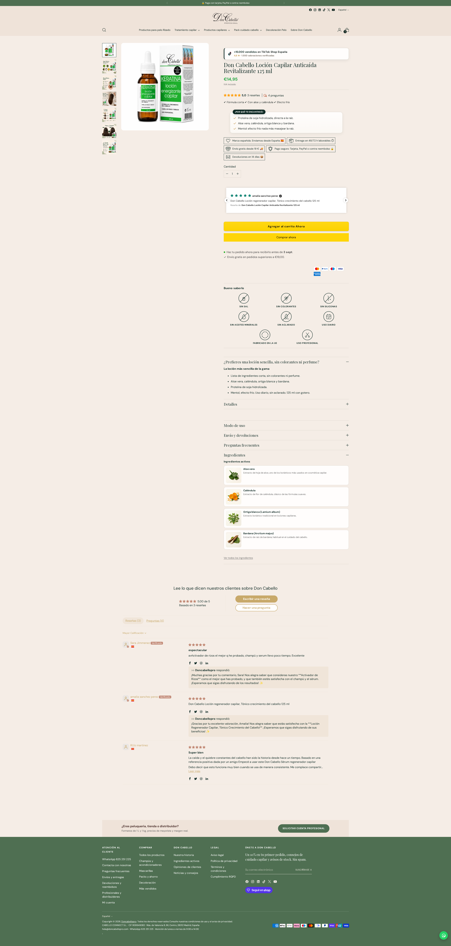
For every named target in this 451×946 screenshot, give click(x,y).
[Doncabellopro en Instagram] (315, 9)
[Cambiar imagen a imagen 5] (109, 115)
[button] (232, 95)
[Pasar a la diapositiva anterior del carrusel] (338, 808)
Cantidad (230, 166)
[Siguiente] (284, 3)
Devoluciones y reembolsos (111, 885)
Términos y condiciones (218, 869)
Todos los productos (152, 855)
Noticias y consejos (186, 873)
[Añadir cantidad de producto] (237, 173)
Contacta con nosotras (116, 865)
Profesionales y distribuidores (111, 894)
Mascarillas (146, 871)
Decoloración (147, 882)
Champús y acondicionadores (150, 863)
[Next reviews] (346, 200)
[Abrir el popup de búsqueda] (104, 29)
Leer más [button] (194, 771)
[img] (197, 645)
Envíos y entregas (113, 877)
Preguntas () (155, 621)
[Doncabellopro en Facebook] (310, 9)
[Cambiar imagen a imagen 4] (109, 99)
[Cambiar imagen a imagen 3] (109, 82)
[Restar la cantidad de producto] (227, 173)
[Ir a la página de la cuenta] (339, 29)
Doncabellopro (128, 921)
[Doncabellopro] (225, 18)
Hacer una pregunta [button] (256, 608)
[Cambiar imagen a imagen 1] (109, 50)
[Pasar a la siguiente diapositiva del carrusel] (346, 808)
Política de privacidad (224, 861)
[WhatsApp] (443, 935)
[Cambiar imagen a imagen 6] (109, 131)
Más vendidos (147, 888)
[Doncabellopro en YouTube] (333, 9)
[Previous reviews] (226, 200)
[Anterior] (167, 3)
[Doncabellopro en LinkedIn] (319, 9)
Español (342, 9)
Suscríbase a (303, 869)
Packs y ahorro (148, 876)
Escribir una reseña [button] (256, 599)
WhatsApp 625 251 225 (116, 859)
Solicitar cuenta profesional (304, 828)
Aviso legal (217, 855)
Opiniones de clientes (187, 867)
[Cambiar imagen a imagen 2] (109, 66)
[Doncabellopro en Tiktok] (324, 9)
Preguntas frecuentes (115, 871)
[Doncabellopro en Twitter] (328, 9)
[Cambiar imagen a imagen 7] (109, 147)
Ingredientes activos (186, 861)
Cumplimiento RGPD (223, 876)
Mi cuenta (108, 902)
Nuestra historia (184, 855)
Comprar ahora (286, 237)
